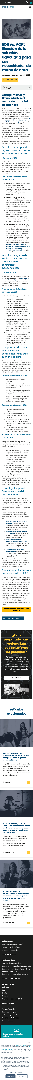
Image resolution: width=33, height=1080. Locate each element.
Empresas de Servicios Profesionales (15, 974)
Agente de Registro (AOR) (11, 947)
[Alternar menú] (30, 7)
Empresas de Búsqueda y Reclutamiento (16, 966)
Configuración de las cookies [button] (16, 1072)
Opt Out (27, 1050)
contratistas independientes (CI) (15, 279)
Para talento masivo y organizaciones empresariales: (17, 540)
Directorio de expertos (10, 1012)
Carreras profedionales (10, 1018)
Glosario (5, 996)
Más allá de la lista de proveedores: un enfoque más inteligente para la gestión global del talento (16, 756)
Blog (3, 990)
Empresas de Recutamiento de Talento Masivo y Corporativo (16, 970)
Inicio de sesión (8, 1003)
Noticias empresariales (10, 1015)
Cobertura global (8, 954)
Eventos (5, 993)
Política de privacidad (21, 1045)
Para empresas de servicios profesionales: (15, 550)
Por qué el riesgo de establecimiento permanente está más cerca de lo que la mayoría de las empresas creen (16, 895)
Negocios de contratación (11, 963)
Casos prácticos (8, 1021)
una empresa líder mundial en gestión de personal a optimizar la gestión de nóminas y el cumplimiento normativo (18, 247)
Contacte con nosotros (11, 978)
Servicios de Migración (10, 950)
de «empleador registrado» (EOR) (16, 119)
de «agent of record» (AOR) (14, 121)
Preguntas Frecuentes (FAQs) (12, 999)
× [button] (29, 1042)
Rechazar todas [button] (22, 1076)
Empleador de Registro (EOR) (12, 944)
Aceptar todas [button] (10, 1076)
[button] (4, 80)
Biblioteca (5, 987)
